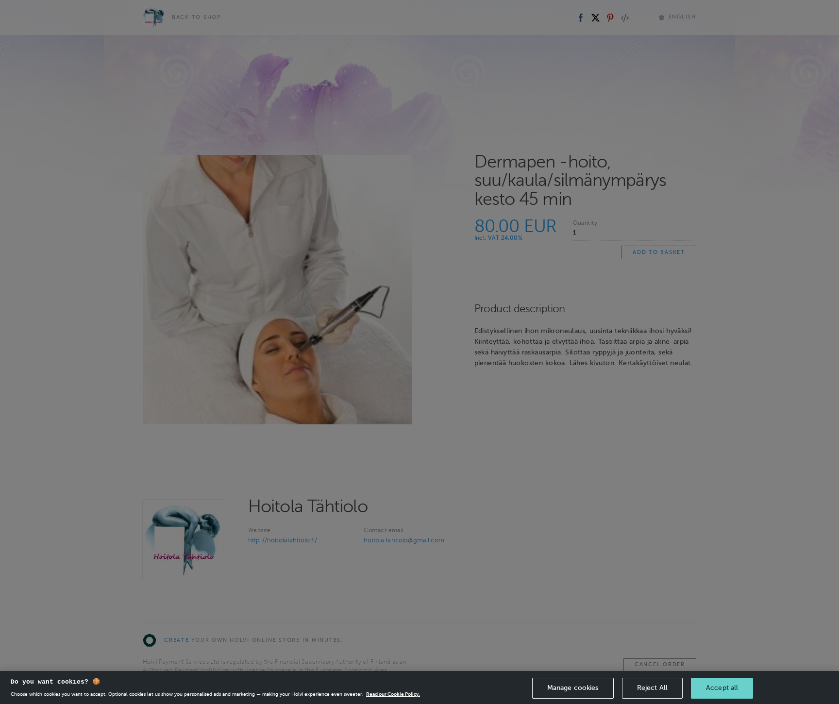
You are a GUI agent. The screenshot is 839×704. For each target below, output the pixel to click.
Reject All (652, 687)
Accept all (722, 687)
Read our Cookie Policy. (393, 694)
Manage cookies (573, 687)
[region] (419, 687)
